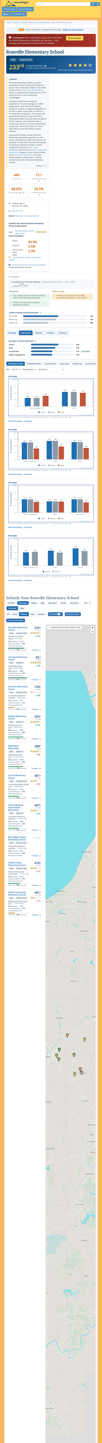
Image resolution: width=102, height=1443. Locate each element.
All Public (11, 603)
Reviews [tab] (38, 333)
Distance (24, 614)
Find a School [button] (9, 9)
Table (22, 608)
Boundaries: (72, 614)
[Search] (93, 4)
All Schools (74, 603)
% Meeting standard (15, 364)
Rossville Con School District (32, 90)
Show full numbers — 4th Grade (20, 474)
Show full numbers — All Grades (20, 580)
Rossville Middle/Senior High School (24, 232)
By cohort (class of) (92, 364)
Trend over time (50, 364)
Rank (32, 614)
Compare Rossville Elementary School (27, 265)
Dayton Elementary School (17, 717)
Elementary (23, 603)
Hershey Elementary (24, 155)
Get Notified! (76, 38)
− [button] (92, 631)
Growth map (77, 364)
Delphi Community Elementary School (17, 893)
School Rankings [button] (25, 9)
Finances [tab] (63, 333)
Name (15, 614)
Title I (87, 603)
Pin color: (15, 620)
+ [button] (92, 627)
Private (63, 603)
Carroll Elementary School (17, 776)
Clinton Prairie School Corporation (16, 873)
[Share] (98, 4)
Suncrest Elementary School (18, 687)
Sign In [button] (8, 14)
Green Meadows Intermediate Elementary (16, 807)
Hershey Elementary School (17, 658)
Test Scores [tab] (25, 333)
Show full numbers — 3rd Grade (20, 421)
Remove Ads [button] (20, 14)
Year (8, 369)
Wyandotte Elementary (13, 747)
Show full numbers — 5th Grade (20, 527)
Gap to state (64, 364)
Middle (34, 603)
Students (41, 614)
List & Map (12, 608)
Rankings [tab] (12, 333)
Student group (28, 369)
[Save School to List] (40, 650)
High (42, 603)
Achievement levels (34, 364)
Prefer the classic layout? (73, 30)
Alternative (53, 603)
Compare (35, 650)
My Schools (54, 614)
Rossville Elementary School (17, 628)
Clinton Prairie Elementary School (17, 863)
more (14, 255)
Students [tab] (50, 333)
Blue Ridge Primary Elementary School (17, 838)
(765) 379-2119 (17, 211)
